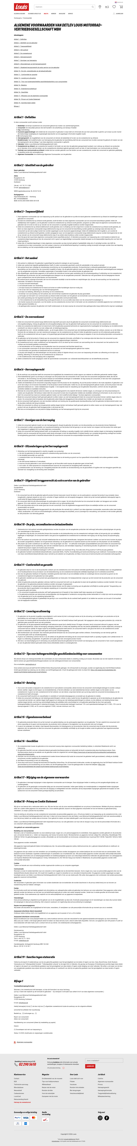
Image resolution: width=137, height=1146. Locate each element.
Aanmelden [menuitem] (119, 13)
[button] (119, 2)
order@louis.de (24, 940)
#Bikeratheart (46, 1084)
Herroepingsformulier (105, 1090)
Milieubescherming (104, 1096)
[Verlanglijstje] (114, 6)
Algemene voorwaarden (24, 1042)
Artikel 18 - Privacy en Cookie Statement (27, 99)
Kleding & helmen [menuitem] (19, 13)
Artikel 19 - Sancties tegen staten (24, 103)
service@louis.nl (24, 187)
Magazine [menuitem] (62, 13)
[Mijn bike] (107, 6)
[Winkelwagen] (121, 6)
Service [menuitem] (70, 13)
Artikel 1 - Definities (20, 39)
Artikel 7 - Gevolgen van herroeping (25, 60)
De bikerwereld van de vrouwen (52, 1078)
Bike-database (18, 1087)
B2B (15, 1081)
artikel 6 (32, 429)
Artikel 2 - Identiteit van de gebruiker (25, 43)
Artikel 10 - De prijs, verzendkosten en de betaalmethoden (32, 71)
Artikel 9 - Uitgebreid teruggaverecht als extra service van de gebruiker (36, 67)
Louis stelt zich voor (76, 1078)
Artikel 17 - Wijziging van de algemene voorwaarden (31, 96)
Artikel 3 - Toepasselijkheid (22, 46)
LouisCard (17, 1096)
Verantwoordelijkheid (77, 1093)
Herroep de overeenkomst (22, 1102)
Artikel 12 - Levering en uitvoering (25, 78)
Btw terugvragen (75, 1090)
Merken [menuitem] (53, 13)
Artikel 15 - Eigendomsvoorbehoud (25, 89)
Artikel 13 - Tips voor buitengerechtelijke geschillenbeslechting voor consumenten (40, 82)
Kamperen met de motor (50, 1096)
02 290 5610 (27, 1065)
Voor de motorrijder (48, 1093)
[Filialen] (100, 6)
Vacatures (73, 1084)
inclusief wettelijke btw (69, 1139)
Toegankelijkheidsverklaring (107, 1093)
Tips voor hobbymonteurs (50, 1081)
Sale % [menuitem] (46, 13)
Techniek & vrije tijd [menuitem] (34, 13)
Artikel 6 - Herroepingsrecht (23, 57)
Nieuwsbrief (18, 1090)
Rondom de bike (47, 1090)
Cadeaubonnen (19, 1093)
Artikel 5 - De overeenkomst (23, 53)
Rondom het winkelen (77, 1087)
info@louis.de (23, 1003)
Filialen (72, 1081)
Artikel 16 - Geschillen (21, 92)
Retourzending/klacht (21, 1099)
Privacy (100, 1084)
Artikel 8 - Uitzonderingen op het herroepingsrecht (30, 64)
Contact (16, 1078)
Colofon (100, 1078)
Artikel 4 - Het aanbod (21, 50)
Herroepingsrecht (103, 1087)
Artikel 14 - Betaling (20, 85)
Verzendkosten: (55, 1141)
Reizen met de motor (48, 1087)
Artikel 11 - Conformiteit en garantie (25, 74)
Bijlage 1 (17, 106)
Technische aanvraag (21, 1084)
